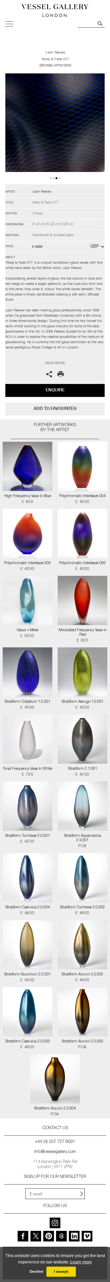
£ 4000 (82, 502)
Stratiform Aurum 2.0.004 (55, 1109)
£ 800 (27, 502)
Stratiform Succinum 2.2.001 (27, 974)
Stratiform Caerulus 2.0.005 (27, 1042)
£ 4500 (27, 980)
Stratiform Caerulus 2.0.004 (27, 907)
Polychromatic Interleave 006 (82, 563)
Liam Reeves (55, 53)
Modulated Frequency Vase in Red (83, 633)
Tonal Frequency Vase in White (27, 769)
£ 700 (27, 775)
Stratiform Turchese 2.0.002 (82, 907)
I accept (61, 1271)
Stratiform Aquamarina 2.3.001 (82, 838)
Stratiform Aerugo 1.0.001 (83, 702)
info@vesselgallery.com (55, 1152)
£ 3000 (27, 636)
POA (82, 846)
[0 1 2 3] (55, 128)
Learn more (81, 1262)
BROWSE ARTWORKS (55, 66)
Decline (36, 1271)
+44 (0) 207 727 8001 (55, 1142)
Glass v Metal (27, 630)
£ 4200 (82, 775)
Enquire (55, 389)
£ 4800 (27, 913)
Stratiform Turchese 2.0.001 (27, 836)
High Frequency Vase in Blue (27, 496)
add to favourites (55, 408)
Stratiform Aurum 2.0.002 (82, 974)
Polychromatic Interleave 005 (27, 563)
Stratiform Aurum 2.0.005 (82, 1042)
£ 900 (82, 641)
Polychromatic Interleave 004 (82, 496)
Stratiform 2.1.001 (82, 769)
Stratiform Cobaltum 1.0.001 (27, 702)
